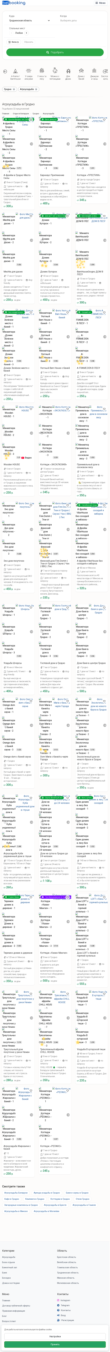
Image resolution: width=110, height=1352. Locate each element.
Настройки (55, 1336)
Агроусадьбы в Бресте (55, 1205)
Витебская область (66, 1262)
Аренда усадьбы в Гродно (47, 1192)
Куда (11, 16)
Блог (4, 1316)
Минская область (65, 1278)
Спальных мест (17, 28)
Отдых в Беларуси (21, 113)
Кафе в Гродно (11, 1199)
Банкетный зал (9, 1267)
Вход (63, 1315)
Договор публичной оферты (16, 1305)
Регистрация (67, 1320)
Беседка (6, 1278)
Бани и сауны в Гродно (77, 1192)
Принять (55, 1344)
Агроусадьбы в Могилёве (46, 1211)
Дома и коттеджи (11, 1283)
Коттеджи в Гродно (60, 1199)
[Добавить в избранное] (31, 120)
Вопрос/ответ (9, 1321)
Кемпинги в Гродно (34, 1199)
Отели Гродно (82, 1199)
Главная (5, 113)
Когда (63, 16)
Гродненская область (68, 1272)
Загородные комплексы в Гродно (21, 1205)
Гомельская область (67, 1267)
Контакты (63, 1294)
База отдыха (8, 1262)
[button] (5, 71)
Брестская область (66, 1257)
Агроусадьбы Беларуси (16, 1192)
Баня (4, 1272)
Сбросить (28, 42)
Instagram (65, 1300)
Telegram (65, 1305)
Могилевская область (68, 1283)
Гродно (36, 113)
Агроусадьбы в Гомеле (84, 1205)
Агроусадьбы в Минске (16, 1211)
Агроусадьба (8, 1257)
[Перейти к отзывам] (7, 167)
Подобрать (57, 52)
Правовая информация (13, 1311)
